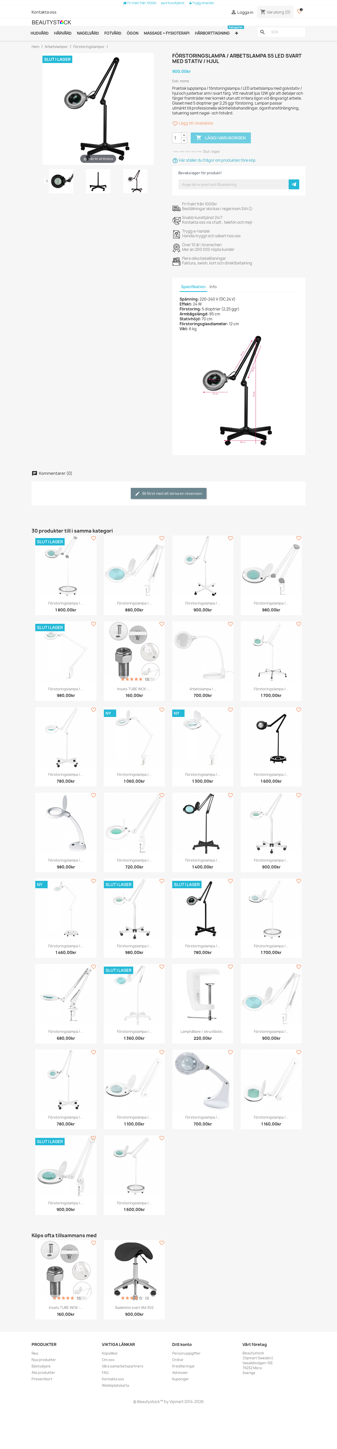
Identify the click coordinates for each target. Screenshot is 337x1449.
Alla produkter (43, 1372)
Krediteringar (183, 1366)
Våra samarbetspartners (122, 1366)
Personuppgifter (186, 1353)
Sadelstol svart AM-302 (134, 1307)
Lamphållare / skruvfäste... (203, 1031)
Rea (35, 1353)
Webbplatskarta (115, 1385)
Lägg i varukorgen (221, 138)
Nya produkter (44, 1359)
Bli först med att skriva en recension (172, 493)
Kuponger (180, 1379)
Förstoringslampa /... (65, 603)
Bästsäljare (41, 1366)
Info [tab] (213, 286)
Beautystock (148, 1401)
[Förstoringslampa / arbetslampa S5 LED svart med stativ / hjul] (61, 182)
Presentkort (42, 1379)
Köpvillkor (110, 1353)
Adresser (180, 1372)
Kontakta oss (44, 12)
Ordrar (178, 1359)
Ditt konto (182, 1344)
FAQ (105, 1372)
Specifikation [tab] (193, 286)
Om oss (108, 1359)
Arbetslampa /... (202, 689)
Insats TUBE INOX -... (134, 689)
